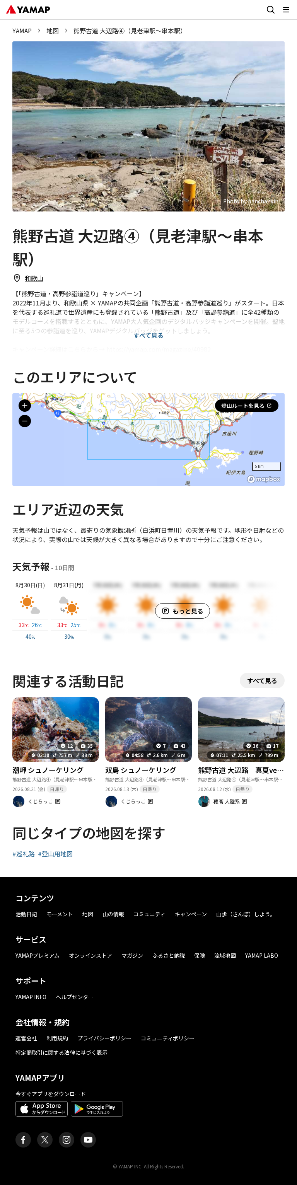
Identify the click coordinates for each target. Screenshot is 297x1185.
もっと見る (187, 611)
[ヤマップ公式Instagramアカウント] (66, 1139)
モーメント (59, 914)
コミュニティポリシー (168, 1038)
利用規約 (57, 1038)
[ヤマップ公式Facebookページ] (23, 1139)
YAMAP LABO (261, 955)
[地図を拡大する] (25, 405)
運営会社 (26, 1038)
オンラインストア (90, 955)
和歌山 (34, 278)
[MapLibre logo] (264, 479)
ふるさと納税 (168, 955)
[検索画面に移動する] (270, 9)
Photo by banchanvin (250, 201)
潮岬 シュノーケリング (48, 770)
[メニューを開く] (286, 9)
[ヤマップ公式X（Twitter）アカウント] (45, 1139)
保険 (199, 955)
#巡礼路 (23, 853)
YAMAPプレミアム (37, 955)
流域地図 (225, 955)
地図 (52, 30)
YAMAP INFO (30, 997)
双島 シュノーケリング (140, 770)
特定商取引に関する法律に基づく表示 (61, 1052)
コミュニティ (149, 914)
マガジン (132, 955)
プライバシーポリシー (104, 1038)
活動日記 (26, 914)
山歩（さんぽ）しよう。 (245, 914)
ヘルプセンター (75, 997)
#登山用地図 (55, 853)
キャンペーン (191, 914)
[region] (148, 439)
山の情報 (113, 914)
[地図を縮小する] (25, 421)
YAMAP (22, 30)
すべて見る (148, 335)
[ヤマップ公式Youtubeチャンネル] (88, 1139)
